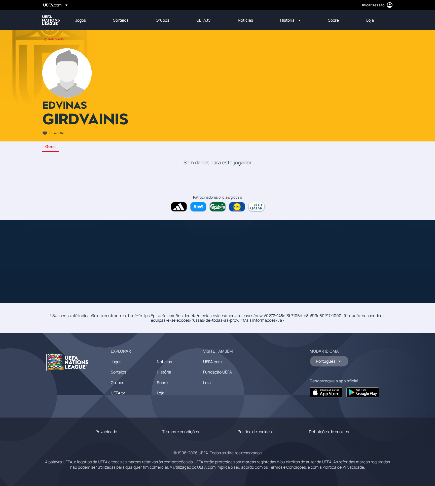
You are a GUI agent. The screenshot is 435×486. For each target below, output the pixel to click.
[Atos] (198, 207)
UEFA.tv (118, 393)
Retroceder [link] (56, 39)
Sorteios (118, 372)
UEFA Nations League (51, 20)
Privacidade (106, 431)
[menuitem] (88, 20)
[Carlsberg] (217, 207)
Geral (50, 146)
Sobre (162, 382)
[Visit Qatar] (256, 207)
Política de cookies (255, 431)
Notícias (164, 361)
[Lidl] (237, 207)
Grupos (117, 382)
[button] (290, 20)
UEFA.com (212, 361)
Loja (160, 393)
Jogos (116, 361)
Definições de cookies (329, 431)
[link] (80, 20)
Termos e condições (180, 431)
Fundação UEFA (217, 372)
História (164, 372)
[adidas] (179, 207)
